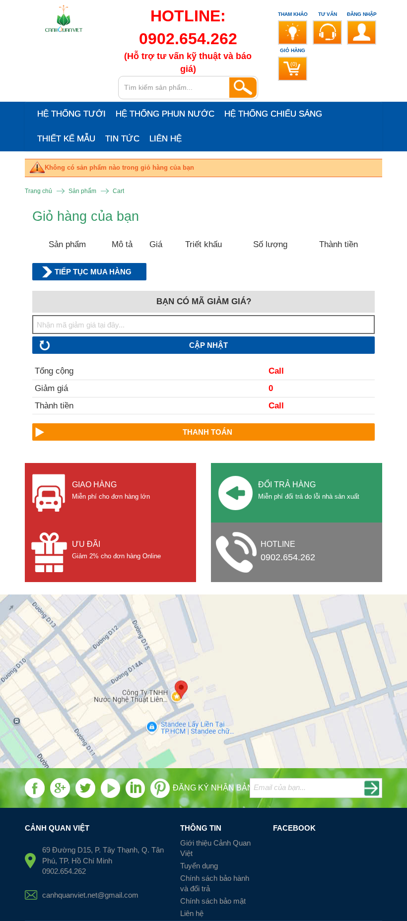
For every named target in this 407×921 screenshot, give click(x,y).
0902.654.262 (288, 557)
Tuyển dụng (199, 865)
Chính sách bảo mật (213, 901)
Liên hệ (192, 913)
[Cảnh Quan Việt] (64, 21)
